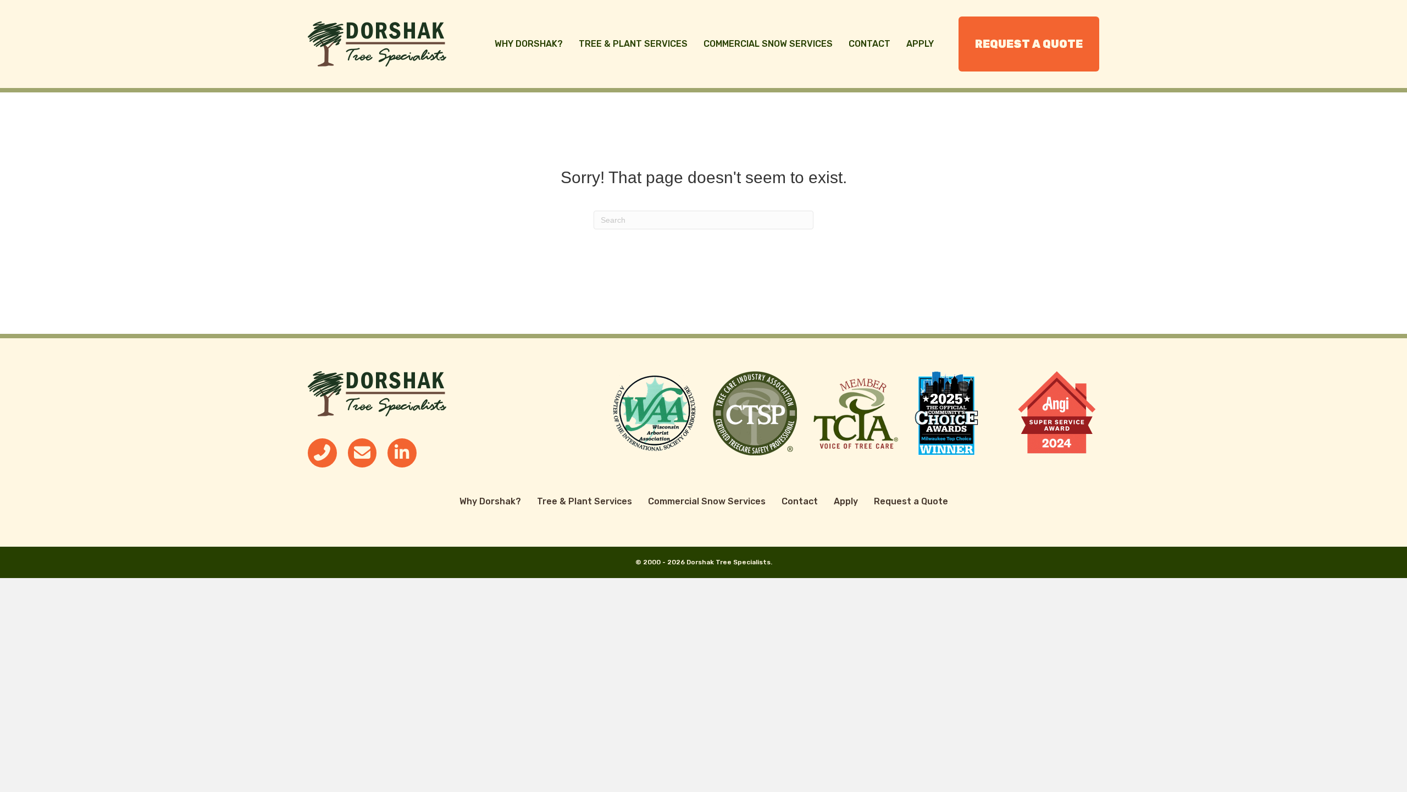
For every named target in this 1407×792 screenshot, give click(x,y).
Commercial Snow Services (768, 43)
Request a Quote (1029, 44)
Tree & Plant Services (633, 43)
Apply (920, 43)
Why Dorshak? (529, 43)
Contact (869, 43)
